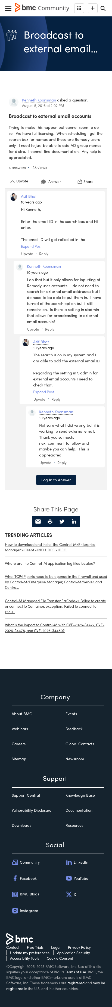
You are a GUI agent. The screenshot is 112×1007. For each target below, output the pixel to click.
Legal (55, 947)
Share (88, 181)
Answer (54, 181)
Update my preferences (29, 952)
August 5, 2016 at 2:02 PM (43, 105)
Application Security (73, 952)
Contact (12, 947)
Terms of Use (75, 971)
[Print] (50, 521)
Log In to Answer (56, 479)
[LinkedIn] (74, 521)
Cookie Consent (60, 958)
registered (76, 982)
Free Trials (35, 947)
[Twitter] (62, 521)
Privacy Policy (79, 947)
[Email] (38, 521)
